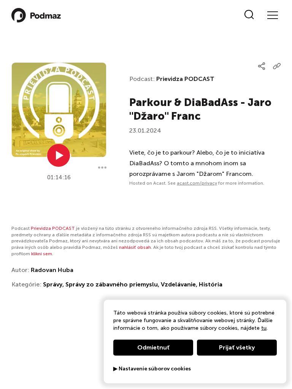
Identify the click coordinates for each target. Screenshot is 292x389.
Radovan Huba (52, 270)
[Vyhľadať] (249, 15)
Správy (52, 284)
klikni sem (41, 253)
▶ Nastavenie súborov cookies (152, 369)
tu (264, 328)
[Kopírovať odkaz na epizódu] (277, 66)
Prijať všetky (237, 347)
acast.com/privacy (197, 183)
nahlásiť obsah (135, 247)
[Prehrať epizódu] (58, 155)
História (210, 284)
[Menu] (272, 15)
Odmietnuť (153, 347)
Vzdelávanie (178, 284)
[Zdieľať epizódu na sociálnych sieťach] (261, 66)
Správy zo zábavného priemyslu (111, 284)
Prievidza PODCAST (185, 78)
